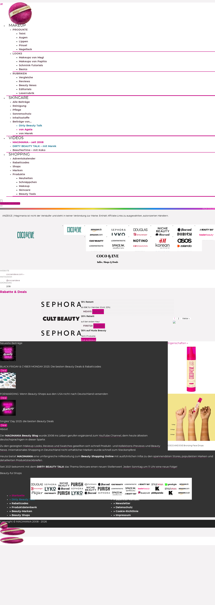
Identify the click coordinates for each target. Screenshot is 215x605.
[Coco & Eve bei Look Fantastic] (122, 243)
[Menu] (1, 201)
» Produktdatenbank (23, 507)
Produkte (19, 174)
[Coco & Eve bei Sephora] (122, 232)
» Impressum (122, 515)
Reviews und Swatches (57, 446)
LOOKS (17, 53)
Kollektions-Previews (131, 446)
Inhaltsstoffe (21, 118)
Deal (3, 370)
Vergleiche (26, 77)
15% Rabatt (87, 302)
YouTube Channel (110, 435)
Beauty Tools (27, 194)
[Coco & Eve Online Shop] (78, 230)
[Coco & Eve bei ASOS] (188, 243)
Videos (16, 138)
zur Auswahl (88, 340)
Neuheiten (26, 178)
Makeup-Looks (32, 446)
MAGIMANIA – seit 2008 (28, 142)
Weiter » (186, 318)
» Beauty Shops (19, 515)
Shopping (19, 154)
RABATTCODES (10, 203)
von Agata (25, 129)
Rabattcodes (21, 162)
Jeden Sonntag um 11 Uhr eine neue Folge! (150, 467)
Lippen (23, 41)
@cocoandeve (13, 280)
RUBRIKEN (20, 73)
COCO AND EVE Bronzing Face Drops (186, 446)
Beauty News (28, 85)
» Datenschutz (123, 507)
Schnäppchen (28, 182)
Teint (22, 33)
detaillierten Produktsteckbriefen (21, 460)
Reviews (24, 81)
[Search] (1, 205)
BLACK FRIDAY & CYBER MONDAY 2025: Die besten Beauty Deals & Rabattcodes (50, 366)
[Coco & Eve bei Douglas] (144, 232)
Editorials (25, 89)
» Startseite (17, 495)
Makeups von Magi (31, 57)
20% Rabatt (87, 316)
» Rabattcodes (18, 503)
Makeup (17, 25)
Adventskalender (24, 158)
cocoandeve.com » (15, 274)
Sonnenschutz (22, 114)
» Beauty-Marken (20, 511)
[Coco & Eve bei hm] (166, 243)
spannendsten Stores (167, 456)
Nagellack (25, 49)
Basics (23, 69)
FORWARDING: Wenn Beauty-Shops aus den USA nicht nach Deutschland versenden (54, 394)
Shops (17, 166)
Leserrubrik (26, 93)
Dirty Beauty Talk (30, 125)
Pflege (17, 110)
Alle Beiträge (21, 102)
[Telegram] (1, 4)
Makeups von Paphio (33, 61)
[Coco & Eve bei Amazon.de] (100, 232)
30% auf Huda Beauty (93, 331)
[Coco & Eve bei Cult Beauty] (100, 243)
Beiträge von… (22, 121)
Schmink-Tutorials (31, 65)
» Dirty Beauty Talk (22, 499)
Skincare (18, 98)
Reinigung (19, 106)
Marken (18, 170)
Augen (23, 37)
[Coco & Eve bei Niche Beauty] (166, 232)
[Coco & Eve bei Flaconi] (188, 232)
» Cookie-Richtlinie (125, 511)
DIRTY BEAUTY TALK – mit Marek (34, 146)
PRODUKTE (20, 29)
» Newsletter (121, 503)
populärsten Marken (194, 456)
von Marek (26, 133)
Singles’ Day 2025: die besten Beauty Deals (27, 421)
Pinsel (23, 45)
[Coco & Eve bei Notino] (144, 243)
